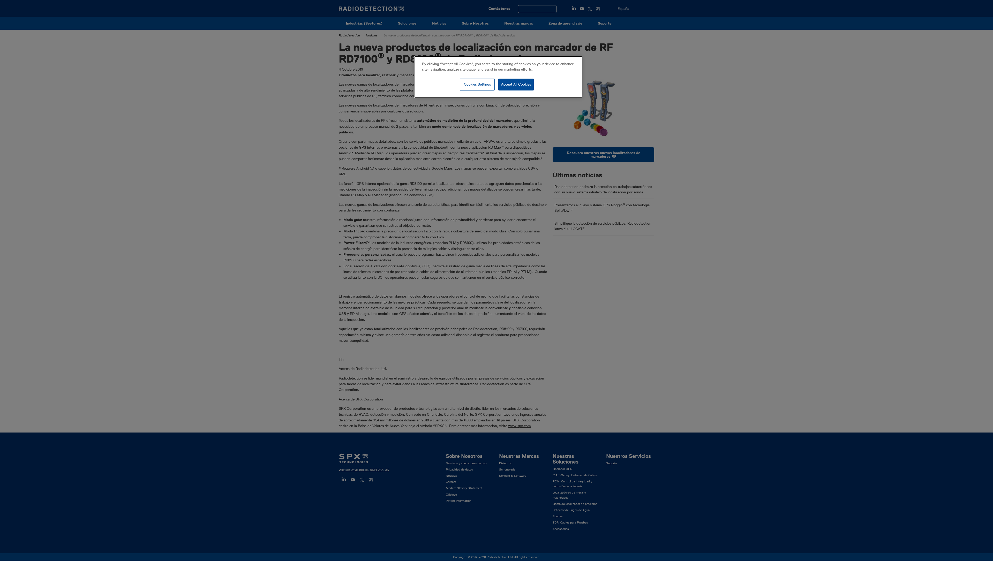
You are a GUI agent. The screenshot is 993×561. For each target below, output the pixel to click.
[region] (498, 77)
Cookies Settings (477, 84)
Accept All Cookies (516, 84)
